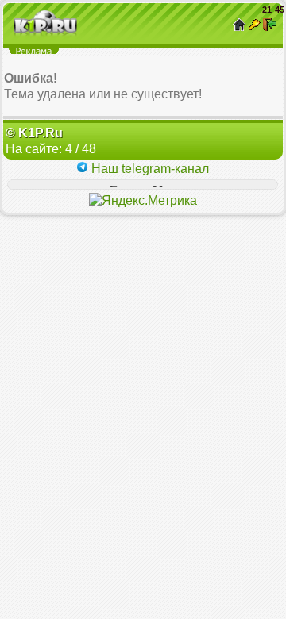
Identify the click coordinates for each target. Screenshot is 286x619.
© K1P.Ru (34, 133)
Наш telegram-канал (148, 168)
